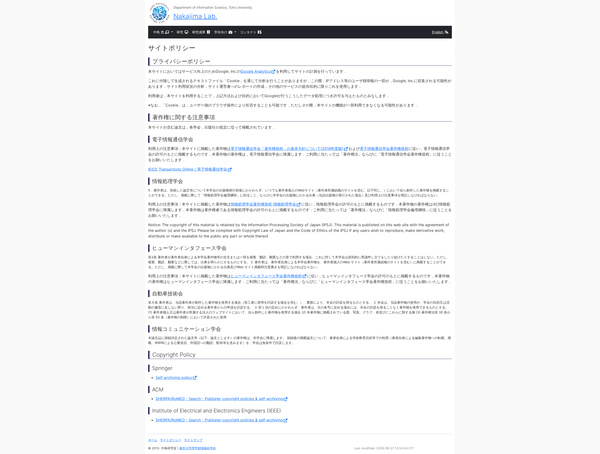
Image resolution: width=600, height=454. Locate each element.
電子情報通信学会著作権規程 (384, 148)
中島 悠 (159, 32)
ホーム (152, 440)
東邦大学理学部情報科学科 (197, 448)
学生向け (221, 32)
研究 (180, 32)
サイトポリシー (170, 440)
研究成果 (199, 32)
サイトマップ (193, 440)
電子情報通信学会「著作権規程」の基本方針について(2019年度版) (287, 148)
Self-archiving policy (174, 377)
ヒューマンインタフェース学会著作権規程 (266, 276)
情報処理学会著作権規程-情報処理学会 (263, 204)
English (438, 32)
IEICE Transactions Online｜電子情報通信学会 (187, 169)
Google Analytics (255, 71)
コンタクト (248, 32)
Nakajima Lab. (195, 16)
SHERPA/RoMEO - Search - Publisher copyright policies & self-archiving (219, 398)
